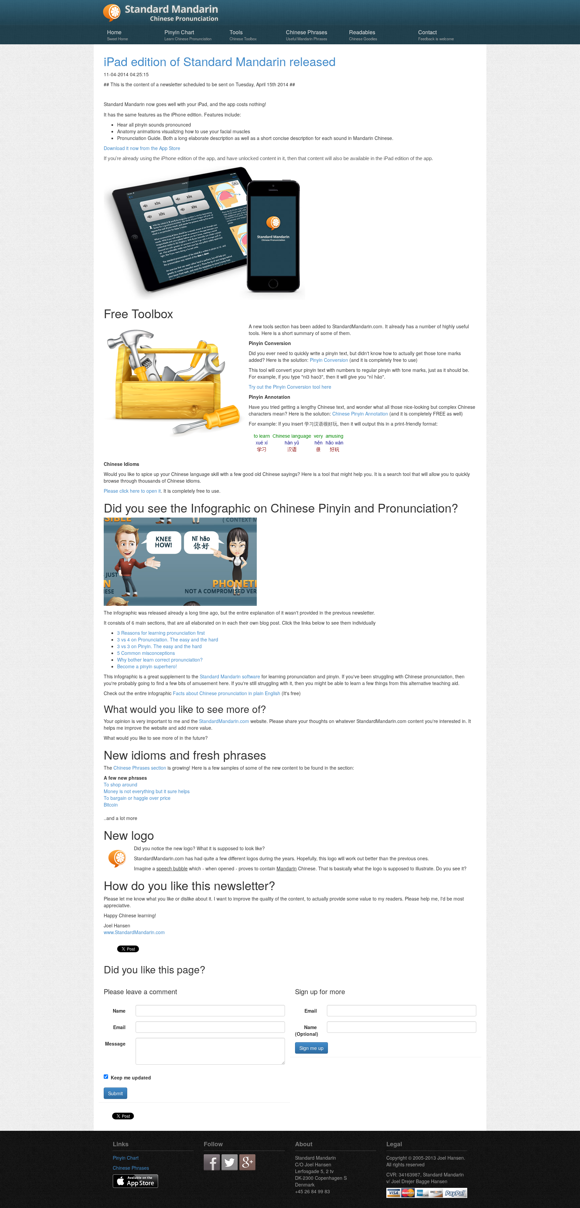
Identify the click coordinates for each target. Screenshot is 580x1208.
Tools (243, 34)
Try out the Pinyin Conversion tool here (290, 386)
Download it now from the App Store (142, 148)
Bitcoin (111, 804)
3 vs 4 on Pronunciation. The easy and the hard (167, 639)
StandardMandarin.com (224, 721)
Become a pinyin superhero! (147, 666)
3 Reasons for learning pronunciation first (161, 632)
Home (117, 34)
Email (119, 1027)
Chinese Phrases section (139, 767)
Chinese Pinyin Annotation (360, 413)
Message (115, 1043)
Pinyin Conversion (329, 359)
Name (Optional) (306, 1030)
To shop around (120, 784)
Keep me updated (131, 1077)
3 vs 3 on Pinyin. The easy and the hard (159, 646)
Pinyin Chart (187, 34)
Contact (436, 34)
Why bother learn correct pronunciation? (160, 659)
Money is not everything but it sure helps (147, 791)
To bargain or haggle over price (137, 797)
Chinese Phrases (306, 34)
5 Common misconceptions (146, 652)
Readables (363, 34)
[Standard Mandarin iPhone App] (135, 1180)
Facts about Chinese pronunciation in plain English (226, 693)
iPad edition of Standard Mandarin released (220, 60)
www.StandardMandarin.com (134, 932)
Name (119, 1010)
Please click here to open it (132, 490)
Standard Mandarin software (230, 676)
